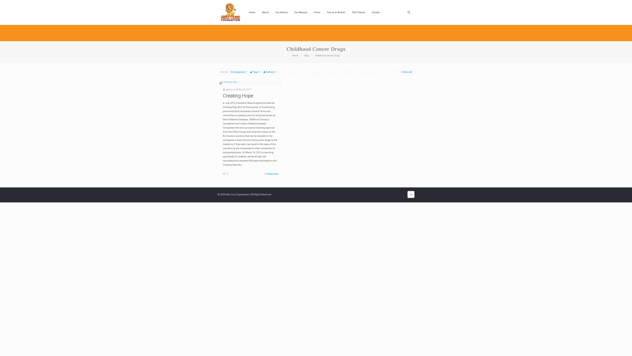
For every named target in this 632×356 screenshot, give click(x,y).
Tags (255, 72)
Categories (239, 72)
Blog (306, 55)
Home (295, 55)
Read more (273, 174)
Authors (270, 72)
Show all (407, 72)
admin (229, 89)
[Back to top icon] (411, 194)
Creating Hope (238, 96)
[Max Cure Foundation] (231, 12)
